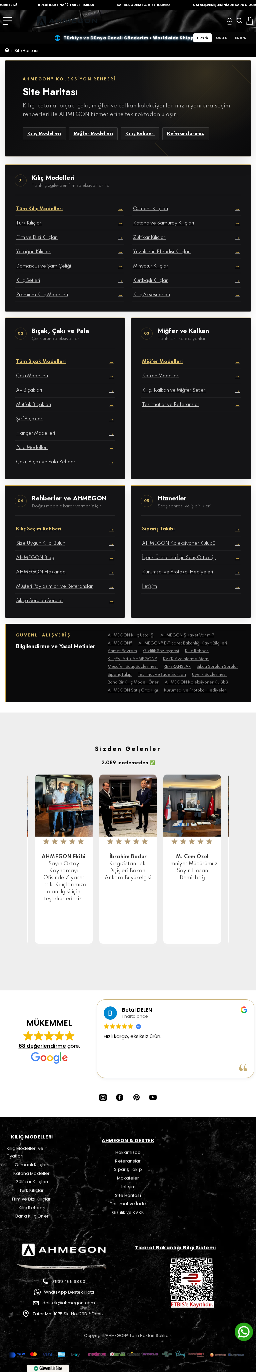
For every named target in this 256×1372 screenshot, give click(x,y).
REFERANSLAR (177, 667)
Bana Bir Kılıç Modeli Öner (133, 682)
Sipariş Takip (120, 675)
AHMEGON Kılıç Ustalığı (131, 635)
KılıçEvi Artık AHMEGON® (132, 659)
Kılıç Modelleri (44, 133)
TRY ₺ (202, 37)
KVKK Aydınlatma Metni (186, 659)
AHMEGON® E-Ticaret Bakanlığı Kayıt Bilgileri (182, 643)
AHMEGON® (120, 643)
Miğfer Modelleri (93, 133)
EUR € (240, 37)
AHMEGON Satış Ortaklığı (133, 691)
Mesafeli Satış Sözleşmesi (133, 667)
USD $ (221, 37)
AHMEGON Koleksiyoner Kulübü (196, 682)
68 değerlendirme (42, 1045)
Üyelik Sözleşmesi (209, 675)
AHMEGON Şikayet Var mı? (187, 635)
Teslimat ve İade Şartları (162, 675)
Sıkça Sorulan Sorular (217, 667)
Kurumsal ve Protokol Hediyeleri (195, 691)
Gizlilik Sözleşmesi (161, 651)
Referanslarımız (185, 133)
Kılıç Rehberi (140, 133)
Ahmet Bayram (122, 651)
